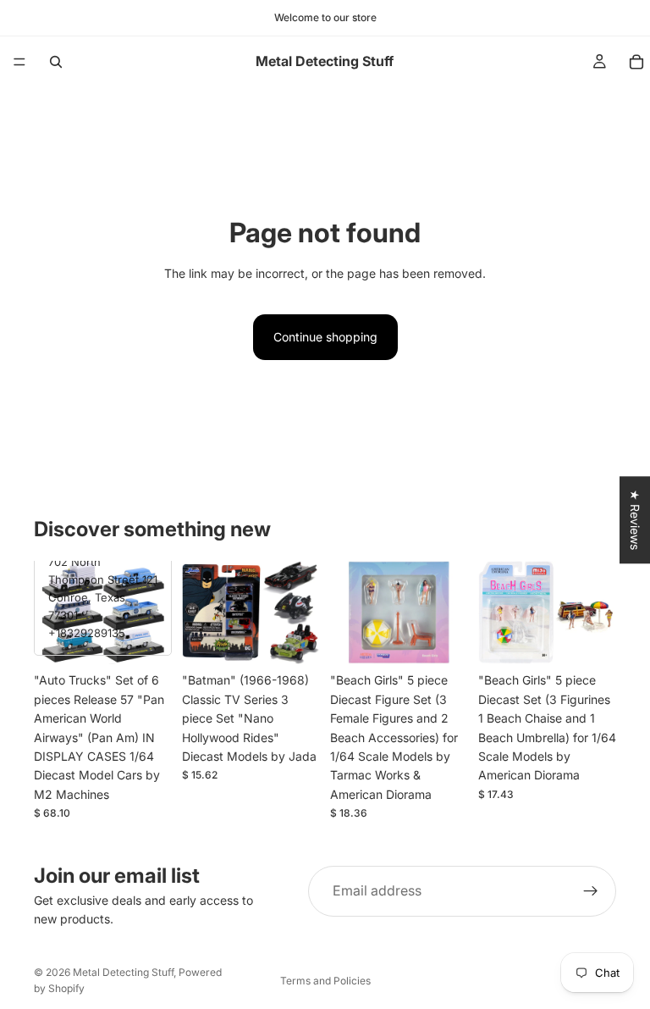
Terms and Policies (325, 980)
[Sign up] (591, 891)
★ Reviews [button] (635, 520)
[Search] (55, 61)
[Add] (145, 639)
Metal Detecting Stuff (123, 972)
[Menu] (19, 61)
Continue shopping (325, 337)
